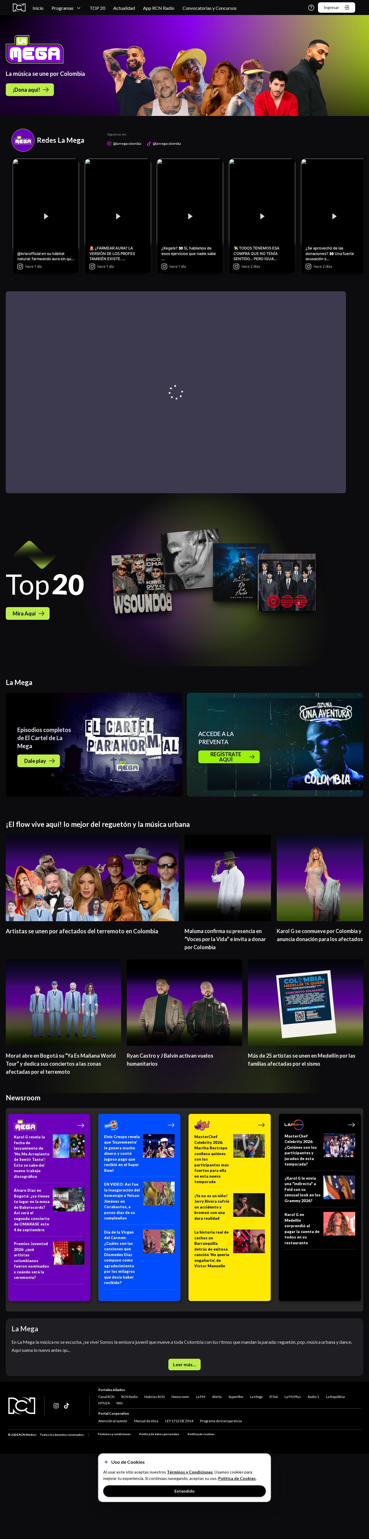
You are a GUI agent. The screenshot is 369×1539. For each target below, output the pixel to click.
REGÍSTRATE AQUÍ (225, 757)
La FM (200, 1397)
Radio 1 (313, 1397)
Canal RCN (106, 1397)
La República (335, 1397)
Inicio (38, 8)
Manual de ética (146, 1421)
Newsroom (180, 1397)
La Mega (256, 1397)
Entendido (184, 1491)
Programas (63, 8)
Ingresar (331, 7)
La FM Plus (293, 1397)
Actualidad (124, 8)
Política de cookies (201, 1434)
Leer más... (184, 1364)
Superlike (236, 1397)
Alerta (217, 1397)
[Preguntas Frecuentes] (311, 7)
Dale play (35, 761)
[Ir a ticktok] (56, 1406)
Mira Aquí (24, 613)
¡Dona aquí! (26, 90)
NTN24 (104, 1403)
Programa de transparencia (221, 1421)
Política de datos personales (159, 1434)
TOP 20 (97, 8)
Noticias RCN (154, 1397)
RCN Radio (129, 1397)
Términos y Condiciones (190, 1471)
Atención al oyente (112, 1421)
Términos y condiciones (114, 1434)
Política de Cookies (237, 1478)
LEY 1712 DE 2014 (179, 1421)
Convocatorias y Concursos (209, 8)
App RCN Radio (158, 8)
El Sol (274, 1397)
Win (119, 1403)
